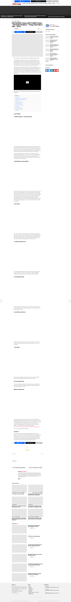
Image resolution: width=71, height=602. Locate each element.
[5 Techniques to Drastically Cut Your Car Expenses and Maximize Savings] (19, 567)
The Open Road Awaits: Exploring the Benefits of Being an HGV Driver (35, 545)
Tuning (53, 3)
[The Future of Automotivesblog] (19, 539)
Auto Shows (45, 3)
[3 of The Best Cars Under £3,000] (19, 489)
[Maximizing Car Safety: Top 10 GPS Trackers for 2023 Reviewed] (19, 577)
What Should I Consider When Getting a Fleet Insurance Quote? (19, 506)
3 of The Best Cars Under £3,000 (18, 493)
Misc (17, 523)
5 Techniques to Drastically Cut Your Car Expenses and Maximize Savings (35, 564)
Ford (19, 492)
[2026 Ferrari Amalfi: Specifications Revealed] (59, 12)
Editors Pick (14, 492)
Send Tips (30, 588)
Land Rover (22, 492)
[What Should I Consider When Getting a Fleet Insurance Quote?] (19, 501)
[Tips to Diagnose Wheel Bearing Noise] (1, 301)
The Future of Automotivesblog (34, 536)
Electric (33, 3)
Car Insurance (14, 504)
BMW (17, 492)
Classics (49, 3)
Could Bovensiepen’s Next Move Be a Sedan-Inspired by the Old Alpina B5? (35, 518)
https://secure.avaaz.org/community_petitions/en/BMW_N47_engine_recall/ (26, 426)
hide (19, 95)
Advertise (30, 587)
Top (24, 3)
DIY (38, 492)
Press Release (30, 504)
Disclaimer (30, 591)
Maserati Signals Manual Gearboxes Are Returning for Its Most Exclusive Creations (54, 54)
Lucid (13, 516)
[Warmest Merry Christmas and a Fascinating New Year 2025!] (19, 529)
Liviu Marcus (46, 586)
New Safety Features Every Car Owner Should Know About (35, 555)
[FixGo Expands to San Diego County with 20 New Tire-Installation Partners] (35, 501)
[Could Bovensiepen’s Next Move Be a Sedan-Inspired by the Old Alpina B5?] (35, 513)
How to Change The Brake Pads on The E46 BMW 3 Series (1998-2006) (35, 494)
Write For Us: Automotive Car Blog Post (34, 592)
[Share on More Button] (39, 32)
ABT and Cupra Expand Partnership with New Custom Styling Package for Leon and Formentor (54, 59)
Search (58, 22)
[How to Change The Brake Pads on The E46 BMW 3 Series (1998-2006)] (35, 489)
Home (27, 3)
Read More (51, 42)
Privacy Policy (30, 589)
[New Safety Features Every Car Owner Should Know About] (19, 558)
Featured (40, 492)
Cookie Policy (30, 590)
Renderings (36, 516)
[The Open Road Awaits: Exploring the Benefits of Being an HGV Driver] (19, 548)
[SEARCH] (57, 3)
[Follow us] (56, 3)
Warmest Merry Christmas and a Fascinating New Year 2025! (34, 526)
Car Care (40, 3)
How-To (36, 3)
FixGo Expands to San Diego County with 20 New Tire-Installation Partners (35, 506)
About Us (30, 586)
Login (42, 453)
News (30, 3)
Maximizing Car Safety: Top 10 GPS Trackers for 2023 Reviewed (34, 574)
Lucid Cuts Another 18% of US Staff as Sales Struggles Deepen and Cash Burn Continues (19, 518)
